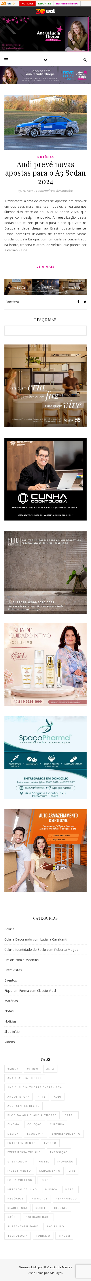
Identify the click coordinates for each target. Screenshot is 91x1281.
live (72, 1170)
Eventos (10, 980)
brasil (70, 1115)
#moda (13, 1068)
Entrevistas (13, 970)
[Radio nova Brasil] (45, 83)
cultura (57, 1124)
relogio (61, 1207)
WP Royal (55, 1273)
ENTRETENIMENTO (67, 3)
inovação (65, 1161)
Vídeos (9, 1041)
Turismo (43, 1235)
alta (50, 1068)
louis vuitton (20, 1180)
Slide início (12, 1031)
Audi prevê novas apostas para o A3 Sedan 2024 (45, 172)
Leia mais (46, 266)
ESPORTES (44, 3)
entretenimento (22, 1143)
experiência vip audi (25, 1152)
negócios (16, 1198)
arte (42, 1096)
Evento (50, 1143)
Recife (41, 1207)
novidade (40, 1198)
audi (57, 1096)
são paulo (55, 1226)
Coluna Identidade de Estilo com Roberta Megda (41, 949)
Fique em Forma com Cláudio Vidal (30, 990)
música (51, 1189)
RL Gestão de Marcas (58, 1267)
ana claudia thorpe (25, 1078)
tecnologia (18, 1235)
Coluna (9, 929)
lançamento (50, 1170)
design (13, 1133)
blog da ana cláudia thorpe (32, 1115)
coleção (34, 1124)
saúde (13, 1217)
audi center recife (24, 1105)
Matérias (11, 1000)
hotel (44, 1161)
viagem (64, 1235)
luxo (45, 1180)
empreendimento (66, 1133)
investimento (19, 1170)
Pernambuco (66, 1198)
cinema (13, 1124)
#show (32, 1068)
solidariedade (38, 1217)
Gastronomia (19, 1161)
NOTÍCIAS (27, 3)
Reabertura (17, 1207)
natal (70, 1189)
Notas (9, 1011)
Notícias (45, 157)
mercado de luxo (22, 1189)
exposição (59, 1152)
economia (35, 1133)
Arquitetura (19, 1096)
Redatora (12, 301)
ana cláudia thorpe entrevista (35, 1087)
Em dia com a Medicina (21, 959)
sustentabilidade (23, 1226)
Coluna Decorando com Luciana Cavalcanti (35, 939)
